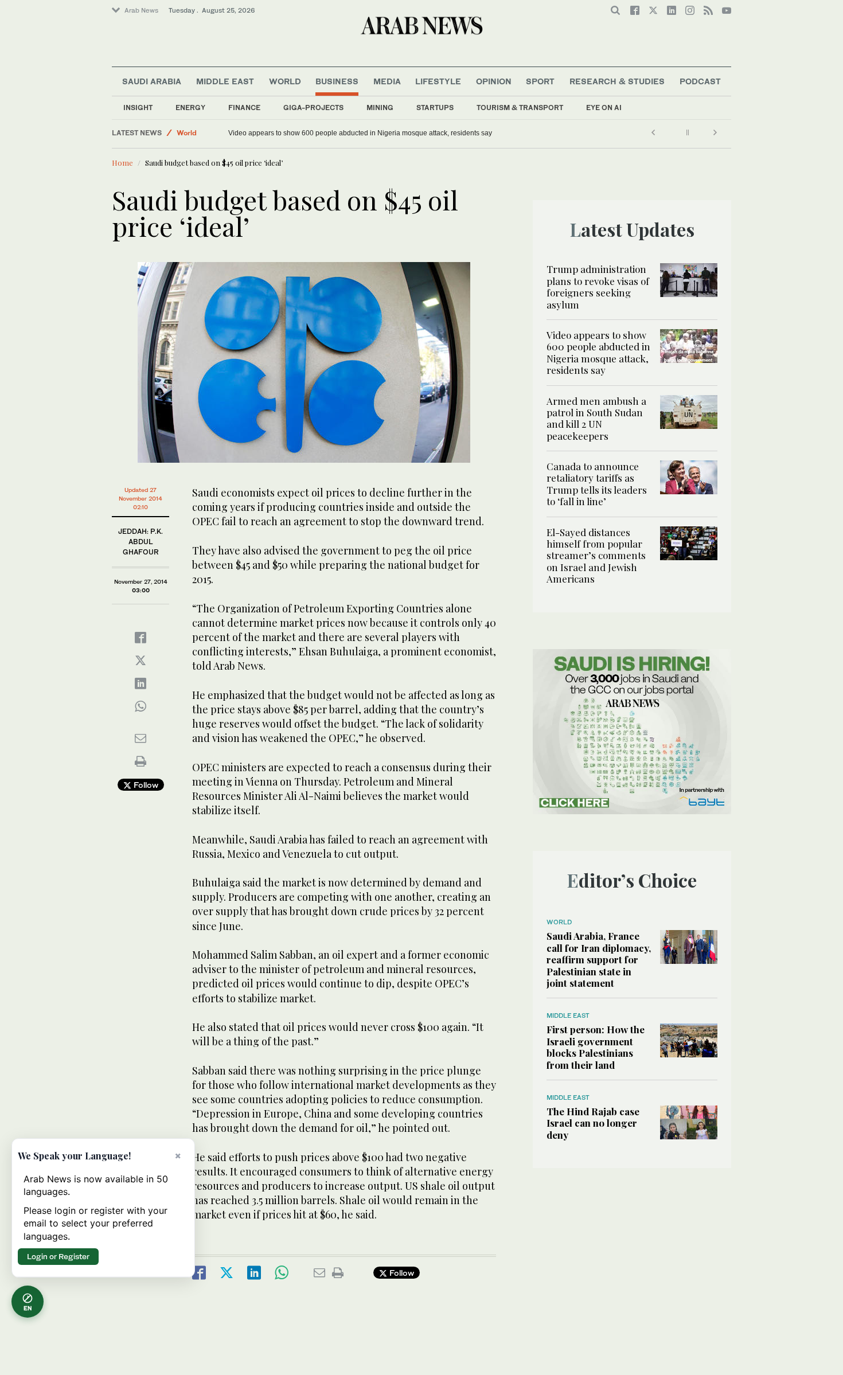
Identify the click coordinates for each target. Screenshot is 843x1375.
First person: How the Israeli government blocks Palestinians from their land (596, 1047)
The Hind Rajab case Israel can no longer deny (593, 1123)
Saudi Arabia (151, 81)
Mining (379, 107)
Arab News (141, 10)
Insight (138, 107)
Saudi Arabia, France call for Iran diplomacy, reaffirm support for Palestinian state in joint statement (599, 959)
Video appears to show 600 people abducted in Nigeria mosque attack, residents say (360, 133)
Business (336, 81)
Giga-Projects (313, 107)
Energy (190, 107)
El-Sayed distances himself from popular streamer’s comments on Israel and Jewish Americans (596, 555)
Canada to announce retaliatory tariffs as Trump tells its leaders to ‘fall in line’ (597, 483)
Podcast (700, 81)
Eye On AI (604, 107)
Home (122, 162)
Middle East (225, 81)
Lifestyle (438, 81)
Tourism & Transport (520, 107)
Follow (144, 785)
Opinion (494, 81)
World (285, 81)
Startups (435, 107)
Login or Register (58, 1256)
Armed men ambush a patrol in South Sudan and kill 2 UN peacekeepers (596, 418)
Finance (244, 107)
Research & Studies (617, 81)
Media (387, 81)
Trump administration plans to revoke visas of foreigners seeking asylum (598, 286)
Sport (540, 81)
